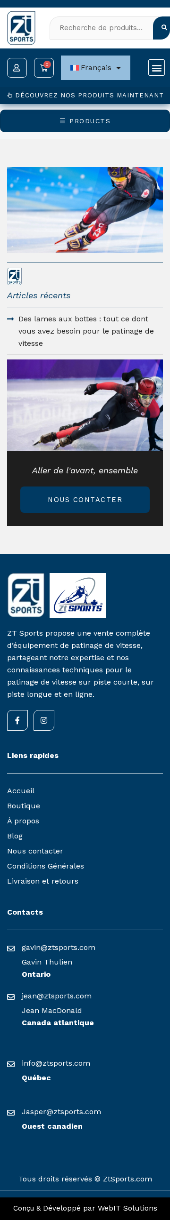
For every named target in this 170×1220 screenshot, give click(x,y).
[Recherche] (161, 27)
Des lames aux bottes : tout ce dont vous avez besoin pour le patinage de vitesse (86, 331)
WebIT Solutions (127, 1208)
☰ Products (85, 121)
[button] (156, 67)
